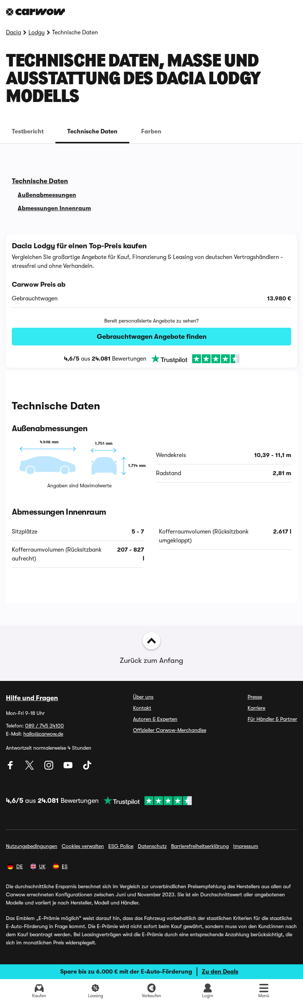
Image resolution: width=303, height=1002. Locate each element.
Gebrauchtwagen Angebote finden (152, 336)
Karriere (256, 708)
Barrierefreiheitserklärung (200, 846)
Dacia (13, 32)
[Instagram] (49, 768)
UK (42, 866)
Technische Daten (92, 131)
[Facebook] (11, 768)
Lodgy (36, 32)
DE (19, 866)
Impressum (245, 846)
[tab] (27, 131)
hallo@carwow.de (43, 734)
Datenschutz (152, 846)
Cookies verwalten (83, 846)
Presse (255, 697)
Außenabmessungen (47, 195)
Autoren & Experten (155, 719)
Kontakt (142, 708)
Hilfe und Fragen (32, 698)
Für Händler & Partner (272, 719)
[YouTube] (69, 768)
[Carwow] (35, 12)
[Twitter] (30, 768)
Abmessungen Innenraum (54, 208)
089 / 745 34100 (44, 726)
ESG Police (120, 846)
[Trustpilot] (192, 358)
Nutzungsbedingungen (31, 846)
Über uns (143, 697)
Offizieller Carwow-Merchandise (169, 730)
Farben (151, 131)
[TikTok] (87, 768)
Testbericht (28, 131)
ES (65, 866)
